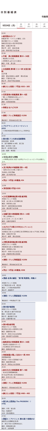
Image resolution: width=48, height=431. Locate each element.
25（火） (28, 25)
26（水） (36, 25)
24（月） (21, 25)
